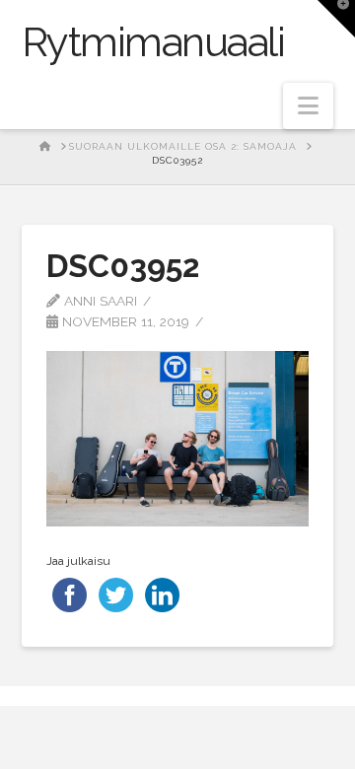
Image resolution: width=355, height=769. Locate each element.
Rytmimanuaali (153, 42)
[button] (308, 106)
